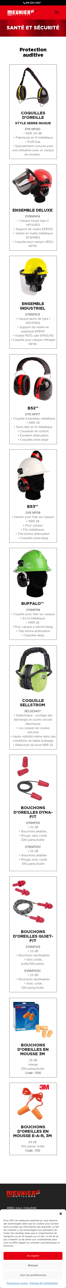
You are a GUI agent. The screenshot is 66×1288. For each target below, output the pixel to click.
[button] (60, 1213)
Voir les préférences (33, 1275)
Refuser (33, 1265)
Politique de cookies (17, 1283)
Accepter (33, 1256)
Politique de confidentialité (44, 1283)
